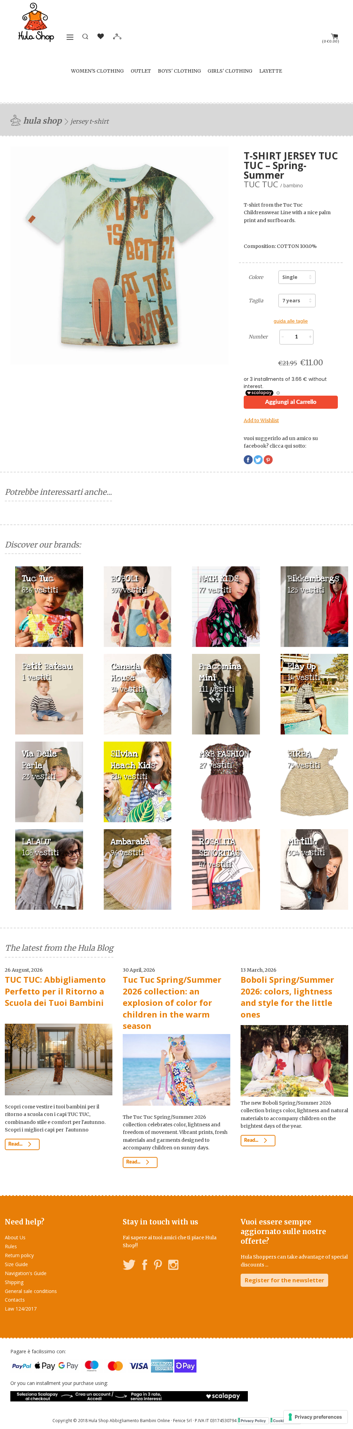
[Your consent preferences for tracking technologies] (315, 1416)
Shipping (14, 1282)
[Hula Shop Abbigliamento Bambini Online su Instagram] (173, 1266)
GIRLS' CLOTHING (230, 71)
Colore (256, 277)
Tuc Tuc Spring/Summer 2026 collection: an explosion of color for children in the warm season (172, 1002)
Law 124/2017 (21, 1308)
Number (258, 337)
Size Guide (16, 1264)
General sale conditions (31, 1291)
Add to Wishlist (261, 420)
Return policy (19, 1255)
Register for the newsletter (284, 1280)
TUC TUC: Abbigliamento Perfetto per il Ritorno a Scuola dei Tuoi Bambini (55, 991)
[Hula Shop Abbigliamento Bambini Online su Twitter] (129, 1266)
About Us (15, 1237)
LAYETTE (270, 71)
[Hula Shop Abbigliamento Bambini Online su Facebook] (145, 1266)
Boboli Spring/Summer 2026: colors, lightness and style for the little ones (287, 997)
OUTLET (141, 71)
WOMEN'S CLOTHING (97, 71)
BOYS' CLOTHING (179, 71)
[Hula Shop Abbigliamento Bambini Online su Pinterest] (158, 1266)
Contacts (15, 1299)
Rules (11, 1246)
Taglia (256, 301)
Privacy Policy (253, 1420)
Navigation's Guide (26, 1273)
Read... (15, 1144)
